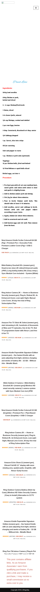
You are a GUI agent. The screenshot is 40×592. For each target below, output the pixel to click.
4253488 (11, 395)
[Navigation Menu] (35, 8)
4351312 (12, 475)
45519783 (13, 502)
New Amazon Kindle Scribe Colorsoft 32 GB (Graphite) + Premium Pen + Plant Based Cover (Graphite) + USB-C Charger (19, 412)
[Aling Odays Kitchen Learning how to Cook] (8, 7)
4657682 (11, 367)
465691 (11, 307)
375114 (11, 277)
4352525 (11, 337)
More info (31, 252)
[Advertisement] (20, 36)
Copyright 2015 (16, 590)
